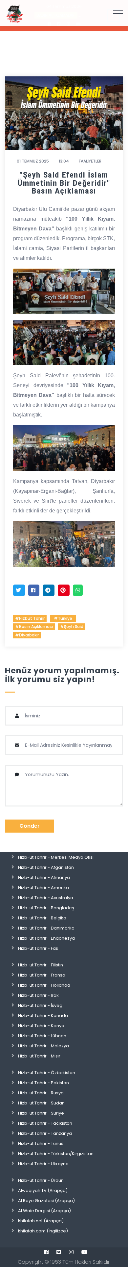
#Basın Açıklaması (34, 626)
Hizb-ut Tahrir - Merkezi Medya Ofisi (56, 857)
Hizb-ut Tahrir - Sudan (41, 1103)
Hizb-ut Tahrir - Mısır (39, 1056)
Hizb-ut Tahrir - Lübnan (42, 1036)
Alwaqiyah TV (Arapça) (43, 1190)
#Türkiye (63, 618)
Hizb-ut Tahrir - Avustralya (45, 898)
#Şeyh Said (71, 626)
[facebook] (46, 1252)
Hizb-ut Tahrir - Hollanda (44, 985)
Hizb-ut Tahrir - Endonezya (46, 938)
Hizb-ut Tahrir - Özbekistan (46, 1073)
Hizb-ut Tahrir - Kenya (41, 1026)
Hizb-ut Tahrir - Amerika (43, 887)
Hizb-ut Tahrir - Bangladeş (46, 908)
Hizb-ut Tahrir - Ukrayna (43, 1164)
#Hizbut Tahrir (30, 618)
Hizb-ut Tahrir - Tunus (40, 1143)
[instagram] (71, 1252)
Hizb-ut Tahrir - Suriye (41, 1113)
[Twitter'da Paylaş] (19, 590)
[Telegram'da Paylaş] (48, 590)
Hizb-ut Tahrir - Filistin (40, 965)
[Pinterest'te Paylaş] (64, 590)
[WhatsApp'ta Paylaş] (78, 590)
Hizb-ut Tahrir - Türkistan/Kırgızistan (56, 1153)
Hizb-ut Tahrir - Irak (38, 995)
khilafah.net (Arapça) (41, 1221)
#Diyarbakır (27, 635)
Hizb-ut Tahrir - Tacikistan (45, 1123)
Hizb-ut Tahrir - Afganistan (46, 867)
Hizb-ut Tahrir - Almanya (44, 877)
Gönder (29, 826)
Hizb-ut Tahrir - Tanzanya (45, 1133)
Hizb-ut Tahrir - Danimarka (46, 928)
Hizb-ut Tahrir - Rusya (41, 1093)
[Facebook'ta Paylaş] (33, 590)
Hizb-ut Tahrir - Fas (38, 948)
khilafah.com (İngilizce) (43, 1231)
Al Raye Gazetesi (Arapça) (46, 1200)
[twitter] (58, 1252)
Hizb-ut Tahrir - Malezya (43, 1046)
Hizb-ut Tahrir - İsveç (40, 1005)
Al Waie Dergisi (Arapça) (44, 1211)
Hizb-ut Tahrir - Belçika (42, 918)
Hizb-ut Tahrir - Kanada (43, 1015)
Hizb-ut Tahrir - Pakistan (43, 1083)
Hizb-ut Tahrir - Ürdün (41, 1180)
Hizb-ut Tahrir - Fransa (41, 975)
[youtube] (84, 1252)
